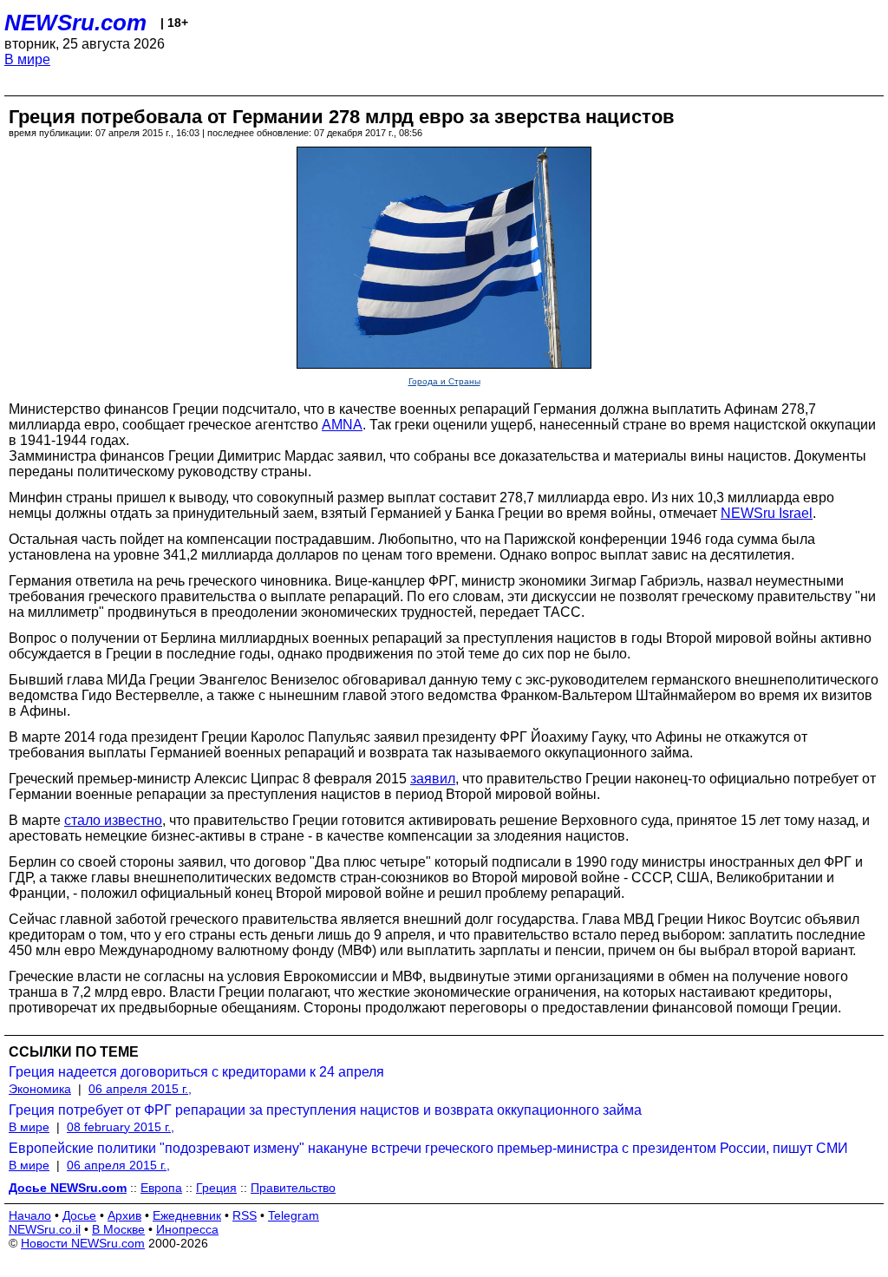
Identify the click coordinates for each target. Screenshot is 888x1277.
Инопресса (187, 1229)
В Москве (118, 1229)
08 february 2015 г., (120, 1127)
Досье (79, 1215)
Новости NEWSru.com (83, 1243)
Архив (124, 1215)
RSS (244, 1215)
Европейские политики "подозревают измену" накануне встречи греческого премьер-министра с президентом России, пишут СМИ (428, 1148)
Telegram (293, 1215)
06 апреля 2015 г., (140, 1089)
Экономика (40, 1089)
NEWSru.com (75, 23)
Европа (161, 1188)
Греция (216, 1188)
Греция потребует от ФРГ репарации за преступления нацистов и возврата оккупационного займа (325, 1110)
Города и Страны (444, 381)
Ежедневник (187, 1215)
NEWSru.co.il (45, 1229)
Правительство (293, 1188)
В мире (27, 59)
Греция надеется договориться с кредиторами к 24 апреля (196, 1071)
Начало (30, 1215)
